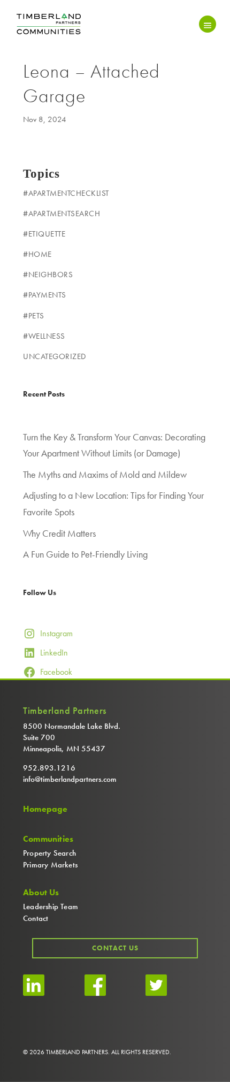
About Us (41, 892)
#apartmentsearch (61, 213)
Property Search (49, 853)
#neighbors (48, 274)
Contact (35, 918)
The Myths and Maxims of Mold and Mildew (105, 474)
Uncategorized (54, 356)
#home (37, 254)
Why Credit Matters (59, 533)
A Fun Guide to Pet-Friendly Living (85, 554)
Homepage (45, 809)
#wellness (44, 336)
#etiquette (44, 233)
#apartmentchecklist (66, 193)
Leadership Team (50, 906)
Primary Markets (50, 864)
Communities (48, 839)
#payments (44, 294)
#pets (33, 315)
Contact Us (115, 948)
